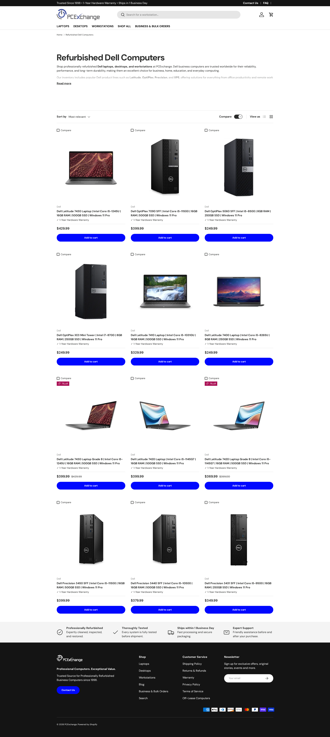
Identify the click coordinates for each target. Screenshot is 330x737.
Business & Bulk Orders (153, 691)
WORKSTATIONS (103, 26)
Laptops (144, 664)
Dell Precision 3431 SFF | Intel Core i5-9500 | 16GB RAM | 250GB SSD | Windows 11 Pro (238, 585)
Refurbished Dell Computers (79, 34)
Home (59, 34)
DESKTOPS (80, 26)
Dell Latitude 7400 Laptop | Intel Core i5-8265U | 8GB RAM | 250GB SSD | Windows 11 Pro (237, 337)
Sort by (62, 116)
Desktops (145, 670)
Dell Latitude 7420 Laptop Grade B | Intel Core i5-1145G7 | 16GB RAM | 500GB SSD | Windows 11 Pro (238, 461)
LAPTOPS (63, 26)
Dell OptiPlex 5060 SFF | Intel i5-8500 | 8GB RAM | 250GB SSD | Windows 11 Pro (238, 213)
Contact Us (250, 3)
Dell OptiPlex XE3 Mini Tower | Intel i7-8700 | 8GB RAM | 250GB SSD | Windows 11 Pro (89, 337)
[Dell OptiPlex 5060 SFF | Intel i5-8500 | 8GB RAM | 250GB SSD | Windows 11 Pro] (239, 168)
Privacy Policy (191, 684)
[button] (271, 14)
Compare (225, 116)
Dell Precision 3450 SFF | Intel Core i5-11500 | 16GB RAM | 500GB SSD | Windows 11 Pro (91, 585)
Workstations (147, 677)
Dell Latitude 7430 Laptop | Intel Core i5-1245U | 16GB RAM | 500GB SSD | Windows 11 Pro (89, 213)
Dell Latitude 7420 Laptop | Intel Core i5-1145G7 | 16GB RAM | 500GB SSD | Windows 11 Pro (163, 461)
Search (143, 698)
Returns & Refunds (194, 670)
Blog (141, 684)
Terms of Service (193, 691)
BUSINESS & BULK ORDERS (152, 26)
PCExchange (71, 724)
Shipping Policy (192, 664)
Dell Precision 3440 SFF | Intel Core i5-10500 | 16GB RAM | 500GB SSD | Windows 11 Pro (161, 585)
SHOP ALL (124, 26)
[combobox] (179, 15)
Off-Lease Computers (196, 698)
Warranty (188, 677)
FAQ (265, 3)
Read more (64, 83)
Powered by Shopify (87, 724)
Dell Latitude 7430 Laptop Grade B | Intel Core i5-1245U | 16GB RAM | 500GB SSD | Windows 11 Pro (90, 461)
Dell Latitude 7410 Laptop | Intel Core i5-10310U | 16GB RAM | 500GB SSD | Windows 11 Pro (163, 337)
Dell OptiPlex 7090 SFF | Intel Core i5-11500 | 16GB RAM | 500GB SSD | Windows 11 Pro (164, 213)
